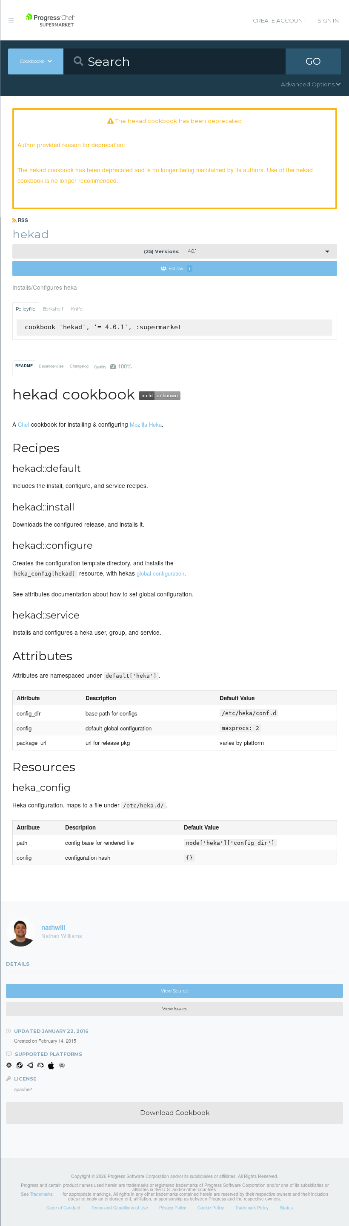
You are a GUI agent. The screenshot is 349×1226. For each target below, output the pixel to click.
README (24, 365)
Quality (113, 366)
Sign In (328, 20)
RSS (22, 220)
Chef (23, 424)
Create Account (279, 20)
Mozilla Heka (146, 424)
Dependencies (51, 366)
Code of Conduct (63, 1208)
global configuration (160, 573)
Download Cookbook (174, 1113)
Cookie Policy (210, 1208)
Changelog (79, 366)
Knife (77, 309)
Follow (179, 268)
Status (286, 1208)
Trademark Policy (252, 1208)
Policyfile (25, 309)
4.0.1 (170, 251)
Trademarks (41, 1194)
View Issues (174, 1009)
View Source (174, 991)
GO (313, 61)
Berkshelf (53, 309)
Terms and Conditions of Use (120, 1208)
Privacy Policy (172, 1208)
